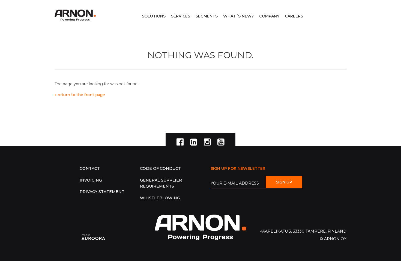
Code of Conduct (160, 168)
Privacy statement (102, 191)
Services (180, 16)
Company (269, 16)
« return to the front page (80, 94)
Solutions (154, 16)
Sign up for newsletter (238, 168)
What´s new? (238, 16)
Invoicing (91, 180)
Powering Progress (76, 15)
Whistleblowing (160, 197)
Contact (90, 168)
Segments (207, 16)
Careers (294, 16)
